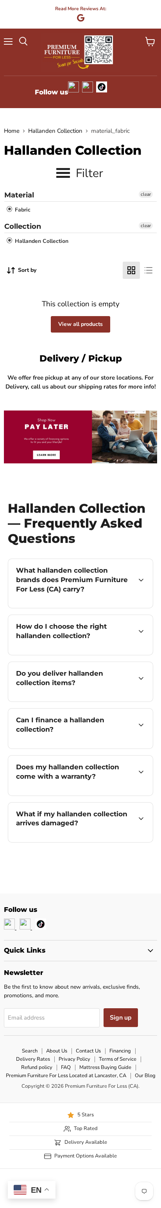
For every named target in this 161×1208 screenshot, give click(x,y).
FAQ (66, 1067)
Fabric (21, 209)
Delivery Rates (33, 1059)
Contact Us (88, 1050)
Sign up (121, 1017)
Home (12, 131)
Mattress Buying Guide (105, 1067)
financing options (71, 747)
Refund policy (36, 1067)
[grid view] (131, 270)
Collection (22, 226)
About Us (56, 1050)
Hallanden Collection (55, 131)
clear (146, 194)
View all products (80, 324)
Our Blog (145, 1075)
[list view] (148, 270)
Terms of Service (117, 1059)
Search (30, 1050)
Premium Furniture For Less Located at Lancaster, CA (66, 1075)
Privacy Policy (74, 1059)
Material (19, 195)
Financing (120, 1050)
